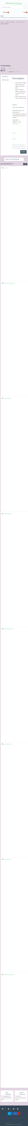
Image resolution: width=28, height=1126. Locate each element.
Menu (2, 16)
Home (2, 22)
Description (5, 76)
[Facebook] (12, 1113)
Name (14, 133)
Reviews (5, 80)
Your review (15, 124)
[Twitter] (15, 1113)
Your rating (15, 120)
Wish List (5, 12)
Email (14, 139)
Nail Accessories (21, 22)
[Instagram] (9, 1113)
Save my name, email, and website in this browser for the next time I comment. (19, 146)
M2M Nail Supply (9, 1124)
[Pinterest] (18, 1113)
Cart (24, 12)
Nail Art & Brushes (10, 22)
